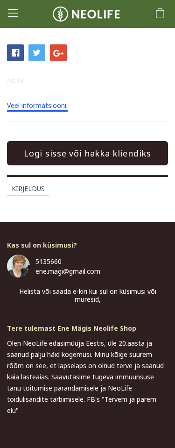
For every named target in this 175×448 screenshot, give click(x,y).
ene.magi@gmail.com (67, 271)
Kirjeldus (28, 188)
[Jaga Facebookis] (15, 52)
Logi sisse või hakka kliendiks (87, 153)
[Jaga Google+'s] (58, 52)
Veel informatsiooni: (37, 106)
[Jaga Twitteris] (36, 52)
